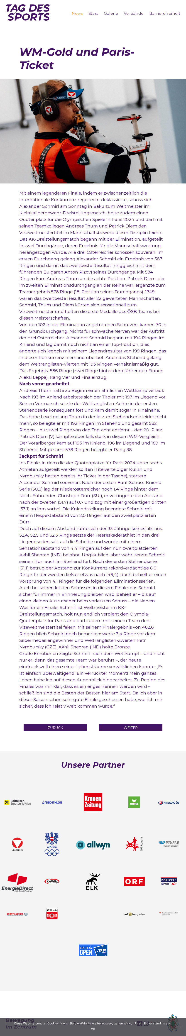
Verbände (134, 13)
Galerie (111, 13)
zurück (55, 728)
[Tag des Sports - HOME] (28, 13)
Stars (93, 13)
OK (93, 1029)
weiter (131, 728)
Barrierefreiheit (164, 13)
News (77, 13)
